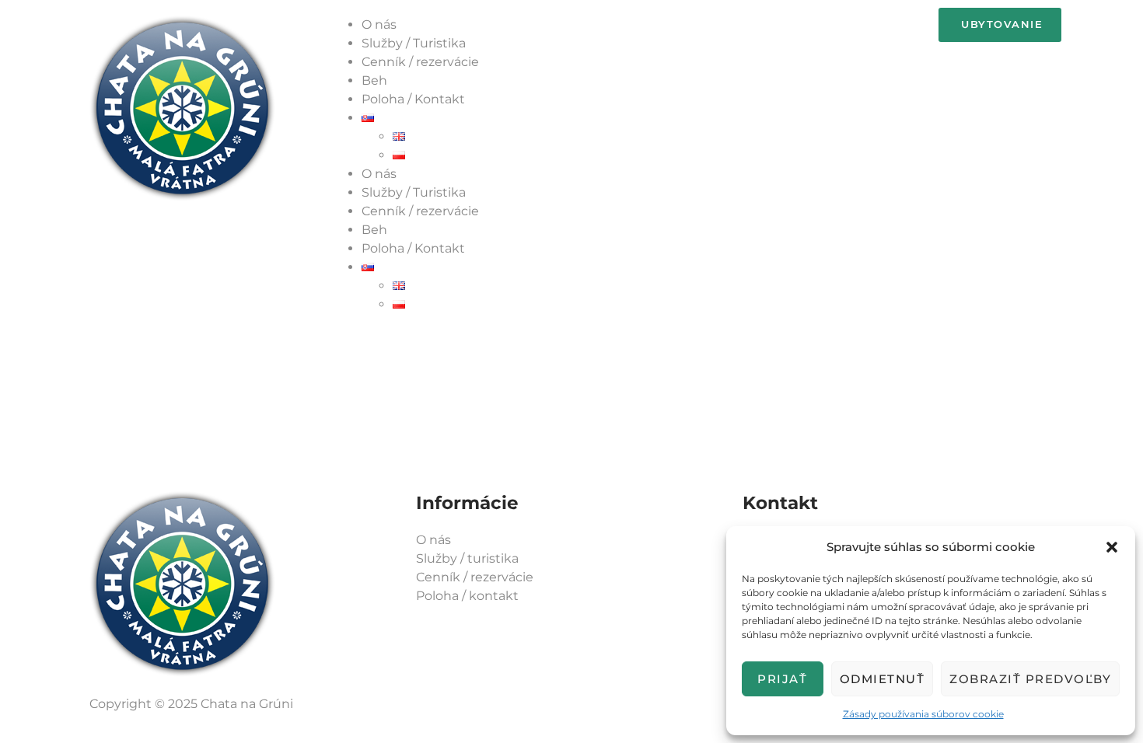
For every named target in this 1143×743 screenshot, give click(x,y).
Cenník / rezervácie (420, 61)
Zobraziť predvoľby (1030, 678)
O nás (379, 24)
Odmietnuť (882, 678)
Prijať (782, 678)
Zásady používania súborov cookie (923, 714)
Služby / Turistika (414, 43)
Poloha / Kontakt (413, 99)
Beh (374, 80)
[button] (1112, 547)
